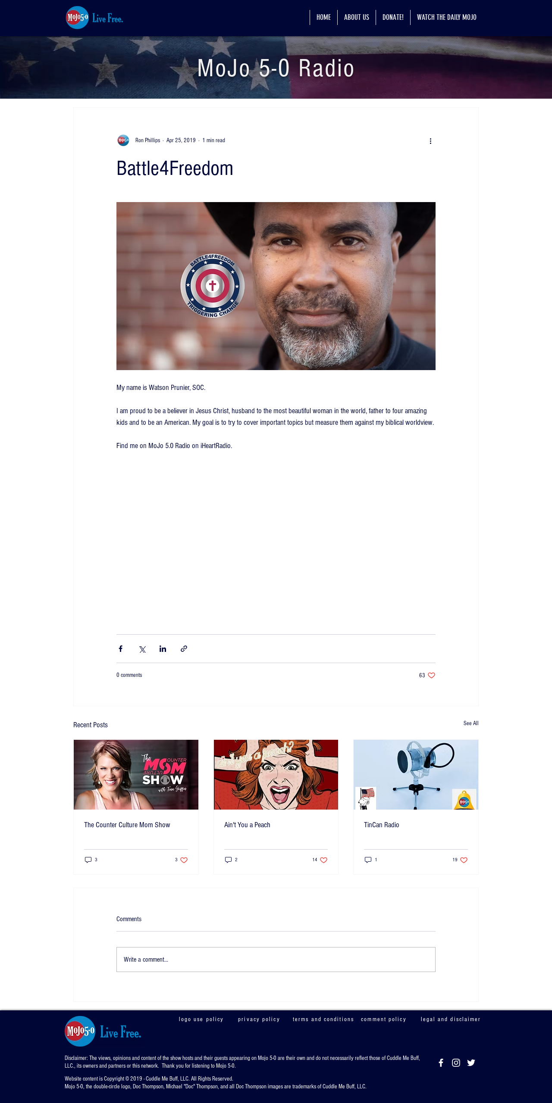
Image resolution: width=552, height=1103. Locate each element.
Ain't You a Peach (247, 826)
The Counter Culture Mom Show (127, 826)
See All (471, 725)
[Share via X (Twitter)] (142, 650)
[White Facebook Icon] (441, 1064)
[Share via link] (184, 650)
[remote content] (276, 539)
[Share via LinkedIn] (163, 650)
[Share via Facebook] (120, 650)
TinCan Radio (381, 826)
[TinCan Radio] (416, 776)
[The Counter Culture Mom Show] (136, 776)
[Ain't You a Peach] (276, 776)
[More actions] (430, 140)
